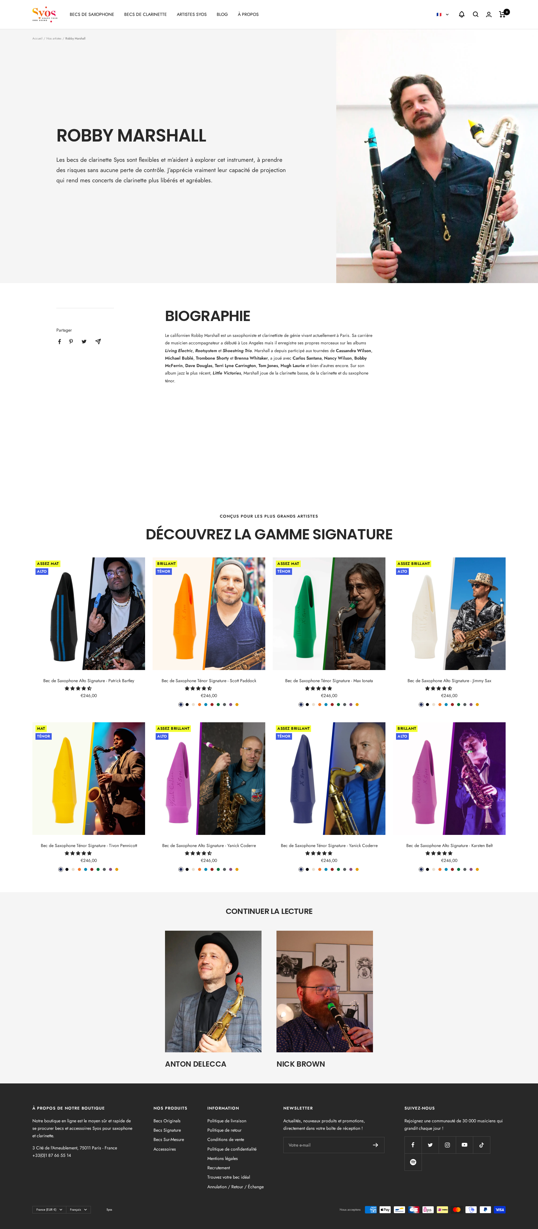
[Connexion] (489, 14)
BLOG (222, 14)
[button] (79, 688)
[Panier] (502, 14)
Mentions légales (222, 1158)
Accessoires (164, 1149)
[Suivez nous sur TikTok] (481, 1144)
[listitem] (59, 341)
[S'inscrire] (375, 1145)
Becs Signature (167, 1130)
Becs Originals (167, 1121)
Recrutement (218, 1168)
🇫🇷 (440, 14)
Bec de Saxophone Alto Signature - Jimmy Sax (449, 680)
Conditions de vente (225, 1139)
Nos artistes (53, 38)
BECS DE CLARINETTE (145, 14)
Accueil (37, 38)
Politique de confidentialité (232, 1149)
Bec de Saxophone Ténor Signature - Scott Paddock (209, 680)
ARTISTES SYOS (192, 14)
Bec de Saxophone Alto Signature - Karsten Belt (449, 845)
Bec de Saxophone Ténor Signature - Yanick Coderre (329, 845)
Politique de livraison (226, 1121)
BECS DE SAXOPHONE (92, 14)
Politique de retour (224, 1130)
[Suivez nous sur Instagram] (447, 1144)
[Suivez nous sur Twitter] (430, 1144)
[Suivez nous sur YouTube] (464, 1144)
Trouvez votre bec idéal (228, 1177)
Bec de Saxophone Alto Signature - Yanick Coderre (209, 845)
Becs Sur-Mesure (168, 1139)
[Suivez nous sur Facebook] (413, 1144)
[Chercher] (476, 14)
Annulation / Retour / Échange (235, 1187)
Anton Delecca (195, 1064)
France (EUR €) (46, 1209)
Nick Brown (300, 1064)
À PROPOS (248, 14)
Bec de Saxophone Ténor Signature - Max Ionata (329, 680)
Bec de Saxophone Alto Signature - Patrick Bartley (88, 680)
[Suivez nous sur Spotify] (413, 1162)
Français (75, 1209)
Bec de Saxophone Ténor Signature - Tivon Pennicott (89, 845)
